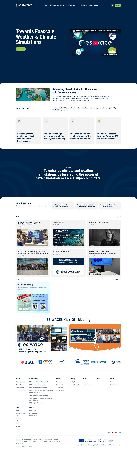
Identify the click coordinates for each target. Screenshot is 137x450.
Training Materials (74, 385)
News (80, 5)
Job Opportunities (20, 390)
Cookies (30, 446)
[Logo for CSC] (59, 362)
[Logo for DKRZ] (77, 362)
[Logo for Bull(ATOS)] (23, 362)
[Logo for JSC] (113, 362)
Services (58, 382)
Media (74, 5)
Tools (90, 5)
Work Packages (54, 5)
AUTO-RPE (18, 418)
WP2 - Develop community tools (37, 385)
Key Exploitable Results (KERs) (33, 414)
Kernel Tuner (19, 424)
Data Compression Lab (20, 414)
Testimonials (59, 387)
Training (69, 5)
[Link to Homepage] (24, 5)
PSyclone (18, 426)
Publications (32, 410)
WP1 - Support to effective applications (39, 382)
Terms (17, 446)
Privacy (23, 446)
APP (17, 421)
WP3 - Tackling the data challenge (38, 387)
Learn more (21, 49)
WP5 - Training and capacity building (38, 395)
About (45, 5)
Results (96, 5)
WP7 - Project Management (36, 403)
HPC (20, 309)
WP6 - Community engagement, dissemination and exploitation (41, 399)
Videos (85, 382)
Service (62, 5)
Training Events (74, 382)
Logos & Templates (88, 385)
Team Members (20, 387)
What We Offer (60, 385)
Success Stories (60, 390)
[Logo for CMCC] (41, 362)
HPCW (17, 410)
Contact (118, 5)
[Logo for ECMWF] (95, 362)
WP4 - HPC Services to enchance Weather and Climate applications (41, 391)
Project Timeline (20, 382)
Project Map (19, 385)
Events (85, 5)
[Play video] (42, 338)
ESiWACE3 (25, 309)
